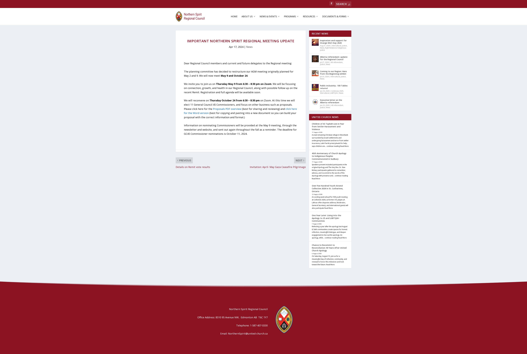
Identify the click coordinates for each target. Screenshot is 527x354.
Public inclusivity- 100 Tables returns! (333, 86)
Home (234, 16)
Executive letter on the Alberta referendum (331, 101)
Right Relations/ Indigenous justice (333, 49)
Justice (344, 45)
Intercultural (336, 45)
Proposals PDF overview (227, 109)
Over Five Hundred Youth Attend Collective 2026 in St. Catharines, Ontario (327, 188)
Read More (344, 146)
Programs (290, 16)
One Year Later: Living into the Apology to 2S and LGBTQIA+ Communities (326, 218)
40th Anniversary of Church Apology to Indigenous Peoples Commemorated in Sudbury (329, 156)
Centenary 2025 (337, 91)
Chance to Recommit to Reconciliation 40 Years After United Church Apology (329, 248)
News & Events (268, 16)
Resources (309, 16)
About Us (247, 16)
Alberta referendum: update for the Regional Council (333, 58)
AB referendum (337, 62)
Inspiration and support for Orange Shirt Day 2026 (333, 41)
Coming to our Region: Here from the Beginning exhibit (333, 72)
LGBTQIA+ (334, 93)
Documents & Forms (334, 16)
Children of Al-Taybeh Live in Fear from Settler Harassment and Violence (328, 126)
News (249, 46)
